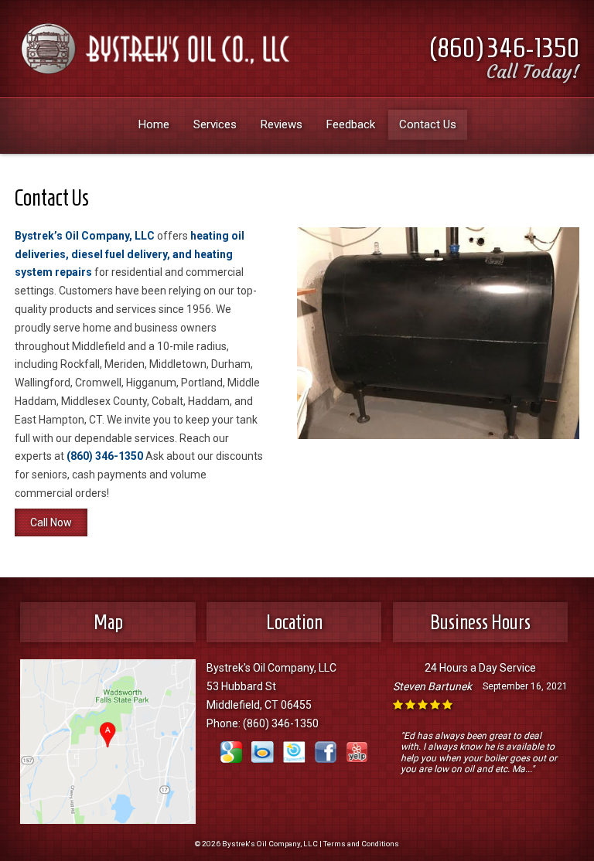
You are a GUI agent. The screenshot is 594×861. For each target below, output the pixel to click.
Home (153, 124)
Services (215, 124)
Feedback (350, 124)
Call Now (51, 522)
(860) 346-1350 (504, 47)
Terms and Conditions (361, 843)
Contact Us (427, 124)
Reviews (281, 124)
